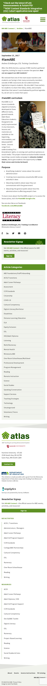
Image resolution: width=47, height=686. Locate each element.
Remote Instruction (11, 376)
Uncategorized (9, 407)
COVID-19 (7, 300)
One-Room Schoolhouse (13, 567)
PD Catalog (41, 673)
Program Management (12, 367)
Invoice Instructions (28, 673)
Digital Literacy (9, 623)
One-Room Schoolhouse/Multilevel (17, 358)
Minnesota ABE (9, 354)
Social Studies (9, 385)
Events (16, 673)
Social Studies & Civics (12, 653)
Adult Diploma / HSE (11, 599)
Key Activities (8, 518)
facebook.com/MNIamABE (12, 206)
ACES (6, 589)
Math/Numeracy (10, 345)
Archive (20, 28)
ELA (5, 322)
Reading (7, 372)
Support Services (10, 394)
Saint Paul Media (12, 684)
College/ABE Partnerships (13, 548)
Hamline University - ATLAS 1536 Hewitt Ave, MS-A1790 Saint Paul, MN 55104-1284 (12, 455)
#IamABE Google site (26, 198)
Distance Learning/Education (15, 318)
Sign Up (9, 256)
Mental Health (9, 349)
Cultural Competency (12, 305)
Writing (7, 416)
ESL (5, 331)
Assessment (8, 287)
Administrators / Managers (14, 528)
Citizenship (8, 296)
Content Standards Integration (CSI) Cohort (22, 9)
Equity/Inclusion (10, 327)
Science (6, 381)
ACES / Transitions (11, 523)
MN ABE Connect (8, 28)
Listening (7, 340)
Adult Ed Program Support (14, 538)
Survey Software (23, 493)
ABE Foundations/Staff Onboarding (17, 273)
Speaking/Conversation (13, 390)
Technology (8, 403)
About (10, 673)
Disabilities (8, 313)
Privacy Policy (17, 682)
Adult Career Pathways (12, 282)
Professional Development (14, 363)
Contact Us (8, 464)
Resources (6, 584)
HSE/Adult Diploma (11, 336)
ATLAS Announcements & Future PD (17, 4)
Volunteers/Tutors (11, 412)
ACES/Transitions (10, 278)
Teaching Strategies (11, 399)
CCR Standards (9, 291)
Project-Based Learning (13, 638)
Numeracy (7, 562)
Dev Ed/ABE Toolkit (11, 619)
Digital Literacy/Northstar (14, 309)
